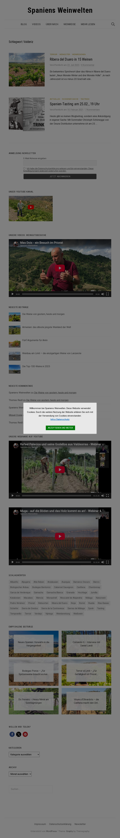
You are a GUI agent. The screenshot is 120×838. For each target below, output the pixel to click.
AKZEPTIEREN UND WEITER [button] (60, 428)
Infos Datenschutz (60, 419)
